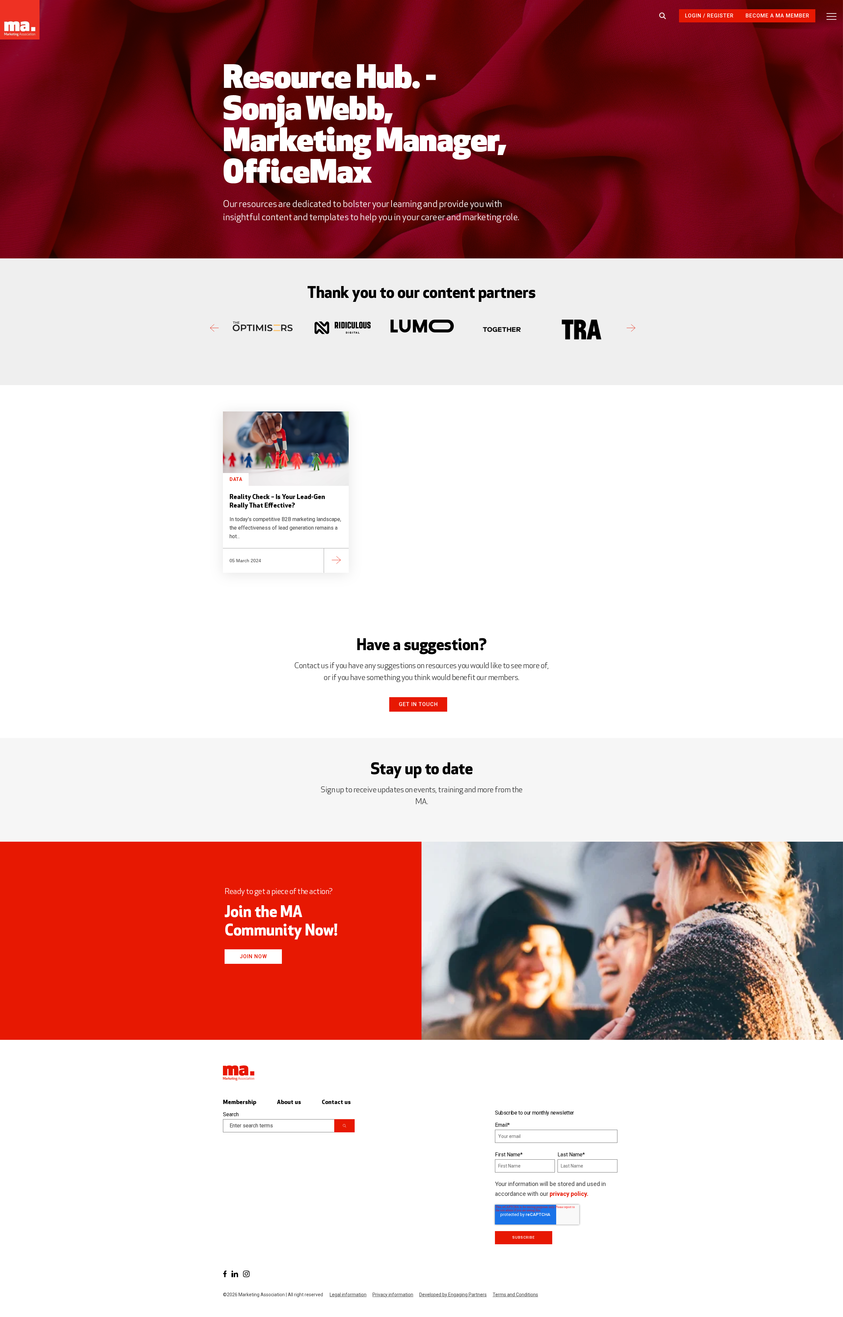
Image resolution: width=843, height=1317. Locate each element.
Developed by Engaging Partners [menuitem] (453, 1294)
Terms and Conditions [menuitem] (515, 1294)
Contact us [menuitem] (336, 1102)
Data (236, 479)
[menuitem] (225, 1274)
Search (231, 1114)
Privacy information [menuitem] (392, 1294)
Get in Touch (418, 704)
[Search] (344, 1125)
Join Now (253, 956)
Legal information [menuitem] (348, 1294)
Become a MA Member (777, 16)
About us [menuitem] (289, 1102)
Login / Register (709, 16)
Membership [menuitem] (239, 1102)
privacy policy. (569, 1193)
